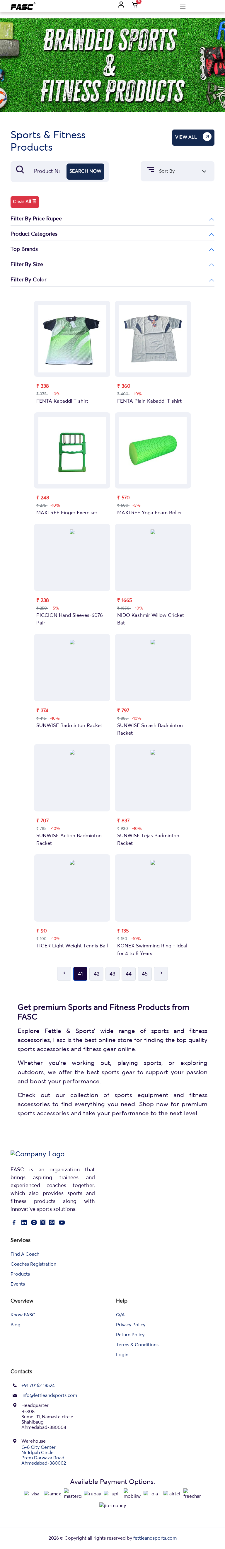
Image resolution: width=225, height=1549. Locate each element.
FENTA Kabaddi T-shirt (62, 401)
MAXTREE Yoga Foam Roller (149, 512)
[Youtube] (61, 1223)
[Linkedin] (24, 1223)
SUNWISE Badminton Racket (69, 725)
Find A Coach (25, 1254)
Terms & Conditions (137, 1345)
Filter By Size (27, 264)
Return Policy (130, 1335)
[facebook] (14, 1223)
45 (145, 974)
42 (96, 974)
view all (186, 137)
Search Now (85, 171)
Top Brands (24, 249)
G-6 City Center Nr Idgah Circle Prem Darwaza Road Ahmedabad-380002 (43, 1455)
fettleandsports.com (155, 1538)
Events (18, 1284)
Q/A (120, 1315)
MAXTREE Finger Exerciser (66, 512)
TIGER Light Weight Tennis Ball (72, 946)
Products (20, 1274)
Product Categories (34, 234)
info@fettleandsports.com (49, 1395)
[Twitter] (42, 1223)
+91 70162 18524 (38, 1385)
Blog (16, 1325)
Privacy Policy (130, 1325)
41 (80, 974)
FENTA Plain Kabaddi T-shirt (149, 401)
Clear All (22, 202)
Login (122, 1355)
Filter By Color (28, 279)
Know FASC (23, 1315)
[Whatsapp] (51, 1223)
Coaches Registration (33, 1264)
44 (129, 974)
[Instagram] (34, 1223)
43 (112, 974)
